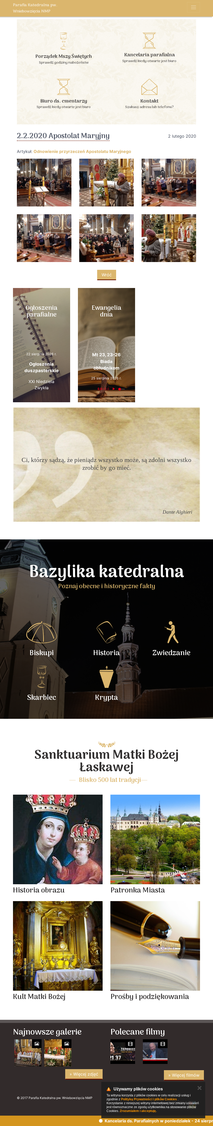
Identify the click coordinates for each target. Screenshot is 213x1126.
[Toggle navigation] (193, 7)
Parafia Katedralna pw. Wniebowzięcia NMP (35, 8)
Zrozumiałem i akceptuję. (138, 1111)
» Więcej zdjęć (84, 1074)
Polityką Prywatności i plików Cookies (149, 1099)
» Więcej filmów (183, 1075)
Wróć (107, 274)
